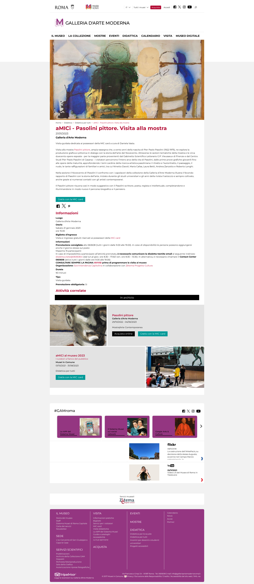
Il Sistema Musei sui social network (116, 431)
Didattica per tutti (83, 123)
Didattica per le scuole (141, 534)
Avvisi (170, 519)
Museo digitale (188, 36)
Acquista (156, 7)
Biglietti (97, 521)
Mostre (100, 36)
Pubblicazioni (63, 554)
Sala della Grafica (64, 564)
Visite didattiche (101, 529)
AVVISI (98, 262)
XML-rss (197, 576)
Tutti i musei (140, 7)
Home (58, 123)
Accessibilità (99, 537)
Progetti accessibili (139, 546)
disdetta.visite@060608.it (69, 256)
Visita (167, 36)
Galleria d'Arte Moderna (97, 23)
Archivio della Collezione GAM (70, 556)
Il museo (58, 36)
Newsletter (61, 529)
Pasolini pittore (82, 149)
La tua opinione (100, 540)
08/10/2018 (182, 454)
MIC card (97, 526)
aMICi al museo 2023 (70, 355)
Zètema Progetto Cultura (139, 265)
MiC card (115, 238)
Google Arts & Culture (162, 432)
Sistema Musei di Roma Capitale (71, 523)
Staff (58, 521)
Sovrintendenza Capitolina (88, 265)
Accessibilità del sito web (181, 576)
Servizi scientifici (69, 549)
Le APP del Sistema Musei (67, 432)
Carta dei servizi (63, 526)
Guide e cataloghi (101, 534)
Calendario (150, 36)
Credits (166, 576)
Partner (170, 522)
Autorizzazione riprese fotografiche (73, 567)
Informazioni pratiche (103, 518)
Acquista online (123, 333)
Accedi (167, 7)
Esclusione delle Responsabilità (148, 576)
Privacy (130, 576)
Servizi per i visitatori (103, 523)
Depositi (60, 559)
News (169, 516)
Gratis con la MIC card (70, 199)
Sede (59, 536)
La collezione (79, 36)
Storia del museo (64, 518)
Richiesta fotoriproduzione (69, 562)
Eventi (114, 36)
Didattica (130, 36)
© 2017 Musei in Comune (112, 576)
